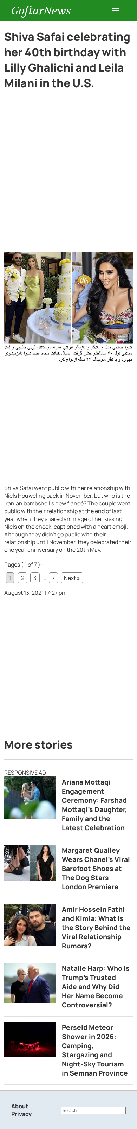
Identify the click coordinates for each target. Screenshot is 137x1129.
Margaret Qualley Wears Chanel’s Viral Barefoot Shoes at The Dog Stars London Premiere (96, 868)
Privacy (21, 1114)
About (19, 1106)
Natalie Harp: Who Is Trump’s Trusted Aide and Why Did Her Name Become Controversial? (96, 986)
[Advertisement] (68, 180)
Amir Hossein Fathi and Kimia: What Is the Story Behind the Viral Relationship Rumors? (96, 927)
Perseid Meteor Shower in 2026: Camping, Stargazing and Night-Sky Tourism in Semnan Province (95, 1050)
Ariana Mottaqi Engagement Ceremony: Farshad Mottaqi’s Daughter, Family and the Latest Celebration (94, 805)
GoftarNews (41, 11)
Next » (72, 578)
